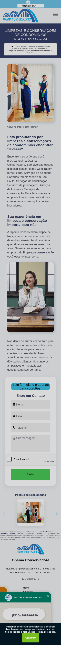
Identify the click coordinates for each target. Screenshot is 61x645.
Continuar (30, 637)
